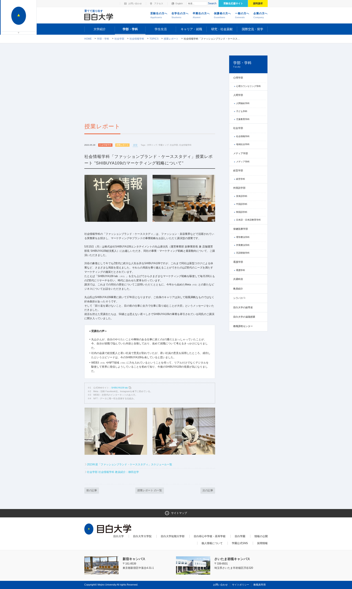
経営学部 (238, 170)
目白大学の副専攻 (243, 307)
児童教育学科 (243, 119)
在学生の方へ (180, 15)
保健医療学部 (240, 228)
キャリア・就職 (191, 29)
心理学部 (238, 77)
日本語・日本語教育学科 (248, 220)
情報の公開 (261, 536)
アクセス (158, 3)
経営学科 (240, 179)
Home (88, 38)
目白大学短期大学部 (173, 536)
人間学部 (238, 95)
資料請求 (258, 3)
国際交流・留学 (252, 29)
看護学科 (240, 270)
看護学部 (238, 262)
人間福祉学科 (243, 103)
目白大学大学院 (142, 536)
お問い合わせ (135, 3)
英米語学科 (241, 196)
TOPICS (154, 38)
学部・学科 (130, 29)
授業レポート (171, 38)
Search (212, 3)
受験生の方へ (158, 15)
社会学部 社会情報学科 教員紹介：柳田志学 (113, 472)
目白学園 (240, 536)
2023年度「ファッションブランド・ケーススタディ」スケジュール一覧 (129, 464)
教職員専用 (259, 584)
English (179, 3)
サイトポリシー (240, 584)
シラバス (238, 298)
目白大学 (118, 536)
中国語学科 (241, 204)
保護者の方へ (222, 15)
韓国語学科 (241, 212)
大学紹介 (100, 29)
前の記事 (91, 490)
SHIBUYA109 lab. (119, 387)
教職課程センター (243, 326)
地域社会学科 (243, 144)
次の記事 (207, 490)
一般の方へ (242, 15)
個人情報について (212, 543)
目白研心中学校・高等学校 (210, 536)
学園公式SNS (240, 543)
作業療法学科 (243, 245)
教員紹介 (238, 288)
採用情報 (262, 543)
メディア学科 (243, 161)
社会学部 (119, 38)
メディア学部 (240, 153)
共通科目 (238, 279)
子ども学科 (241, 111)
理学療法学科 (243, 237)
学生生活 (161, 29)
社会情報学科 (137, 38)
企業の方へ (260, 15)
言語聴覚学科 (243, 253)
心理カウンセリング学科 (248, 86)
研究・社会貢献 (222, 29)
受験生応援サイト (233, 3)
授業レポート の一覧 (149, 490)
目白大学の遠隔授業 (244, 316)
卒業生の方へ (201, 15)
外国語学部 (239, 187)
